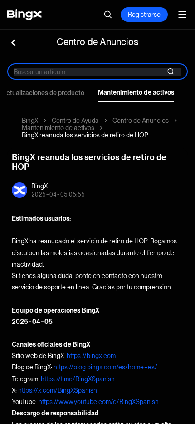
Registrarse (144, 14)
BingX (30, 120)
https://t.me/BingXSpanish (78, 379)
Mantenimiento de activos (136, 92)
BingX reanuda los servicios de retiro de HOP (85, 135)
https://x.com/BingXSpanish (57, 390)
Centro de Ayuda (75, 120)
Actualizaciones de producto (43, 92)
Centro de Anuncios (140, 120)
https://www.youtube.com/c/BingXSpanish (99, 401)
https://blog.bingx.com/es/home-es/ (105, 367)
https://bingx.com (91, 355)
